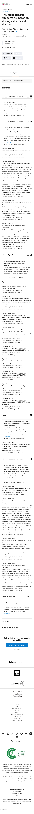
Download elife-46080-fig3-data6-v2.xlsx (12, 367)
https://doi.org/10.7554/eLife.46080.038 (12, 588)
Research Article (7, 9)
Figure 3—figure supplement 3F (19, 388)
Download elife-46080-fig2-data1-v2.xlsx (12, 196)
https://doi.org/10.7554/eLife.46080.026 (12, 407)
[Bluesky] (3, 734)
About (17, 704)
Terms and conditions (17, 714)
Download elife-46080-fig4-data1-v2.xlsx (12, 453)
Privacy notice (17, 649)
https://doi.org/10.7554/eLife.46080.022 (12, 353)
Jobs (17, 706)
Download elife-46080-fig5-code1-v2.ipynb (13, 494)
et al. (16, 31)
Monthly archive (17, 721)
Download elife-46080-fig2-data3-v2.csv (12, 248)
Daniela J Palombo (20, 29)
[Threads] (30, 734)
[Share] (2, 809)
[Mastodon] (17, 734)
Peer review (24, 73)
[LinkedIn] (8, 734)
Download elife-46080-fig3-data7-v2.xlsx (12, 380)
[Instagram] (21, 734)
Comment (18, 58)
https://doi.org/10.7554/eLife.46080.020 (12, 321)
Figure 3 (19, 299)
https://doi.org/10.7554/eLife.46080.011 (12, 246)
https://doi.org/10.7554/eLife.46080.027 (14, 438)
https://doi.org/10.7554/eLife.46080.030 (14, 482)
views (5, 64)
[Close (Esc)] (0, 809)
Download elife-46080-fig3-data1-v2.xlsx (12, 292)
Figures (15, 73)
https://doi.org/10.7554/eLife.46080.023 (12, 365)
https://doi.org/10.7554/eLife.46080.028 (12, 451)
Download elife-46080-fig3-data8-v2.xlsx (12, 394)
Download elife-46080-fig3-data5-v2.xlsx (12, 355)
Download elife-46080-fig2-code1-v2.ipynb (13, 157)
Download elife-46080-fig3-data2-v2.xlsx (12, 309)
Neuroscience (6, 11)
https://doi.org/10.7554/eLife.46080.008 (12, 155)
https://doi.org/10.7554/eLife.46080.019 (12, 290)
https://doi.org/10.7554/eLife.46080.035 (12, 492)
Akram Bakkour (7, 29)
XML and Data (17, 727)
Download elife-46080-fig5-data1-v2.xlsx (12, 534)
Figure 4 (19, 444)
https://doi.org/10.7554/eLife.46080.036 (12, 532)
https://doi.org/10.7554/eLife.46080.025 (12, 392)
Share (7, 58)
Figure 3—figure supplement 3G (11, 390)
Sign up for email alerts (17, 645)
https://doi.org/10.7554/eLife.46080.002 (14, 115)
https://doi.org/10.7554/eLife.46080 (12, 36)
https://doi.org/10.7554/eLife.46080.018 (12, 307)
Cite (19, 53)
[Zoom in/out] (6, 809)
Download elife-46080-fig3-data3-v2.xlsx (12, 323)
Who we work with (17, 708)
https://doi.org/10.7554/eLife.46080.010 (12, 217)
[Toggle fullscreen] (4, 809)
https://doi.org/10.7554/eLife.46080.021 (12, 340)
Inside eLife (17, 718)
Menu (27, 4)
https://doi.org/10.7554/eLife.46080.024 (12, 378)
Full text (8, 73)
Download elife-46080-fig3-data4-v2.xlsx (12, 342)
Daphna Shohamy (8, 31)
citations (25, 64)
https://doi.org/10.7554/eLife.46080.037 (12, 557)
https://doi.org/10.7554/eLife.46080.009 (12, 194)
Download (9, 53)
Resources (17, 725)
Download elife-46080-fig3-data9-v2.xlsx (12, 409)
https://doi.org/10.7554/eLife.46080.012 (14, 278)
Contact (17, 712)
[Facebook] (17, 737)
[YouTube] (26, 734)
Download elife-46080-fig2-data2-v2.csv (12, 219)
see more (9, 113)
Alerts (17, 710)
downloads (15, 64)
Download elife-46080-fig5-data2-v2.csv (12, 559)
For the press (17, 723)
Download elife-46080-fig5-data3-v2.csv (12, 590)
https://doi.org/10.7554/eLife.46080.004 (14, 144)
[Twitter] (12, 734)
